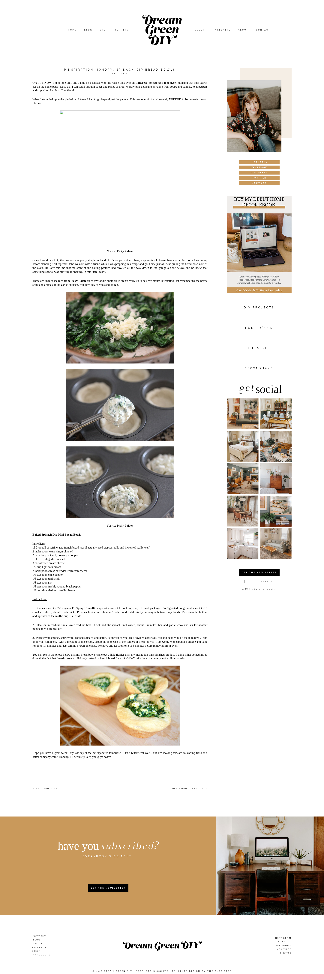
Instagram (283, 938)
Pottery (122, 30)
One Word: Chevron (187, 788)
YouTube (284, 949)
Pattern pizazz (49, 788)
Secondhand (259, 368)
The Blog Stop (219, 971)
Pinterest (141, 82)
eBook (200, 30)
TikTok (286, 953)
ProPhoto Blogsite (152, 971)
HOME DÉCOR (259, 327)
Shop (104, 30)
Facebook (284, 945)
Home (72, 30)
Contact (263, 30)
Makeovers (222, 30)
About (243, 30)
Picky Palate (125, 251)
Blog (88, 30)
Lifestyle (259, 348)
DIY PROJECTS (259, 307)
